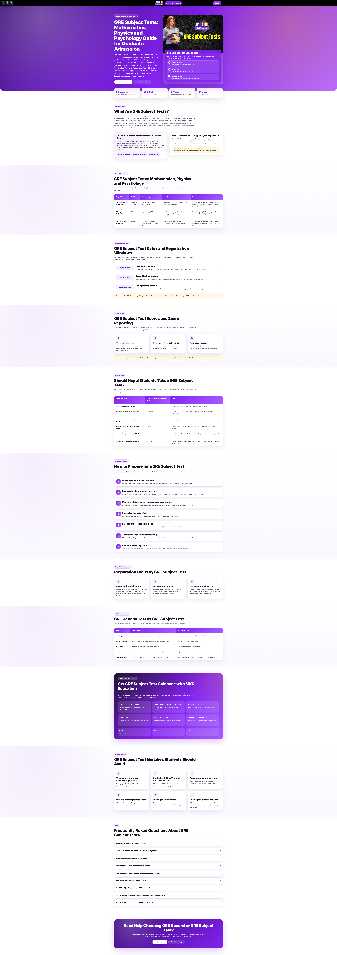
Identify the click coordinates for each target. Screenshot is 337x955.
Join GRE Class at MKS (142, 82)
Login (217, 3)
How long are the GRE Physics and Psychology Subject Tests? (138, 873)
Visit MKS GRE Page (176, 942)
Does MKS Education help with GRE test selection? (134, 903)
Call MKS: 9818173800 (123, 82)
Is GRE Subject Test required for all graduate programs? (136, 851)
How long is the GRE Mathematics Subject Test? (133, 866)
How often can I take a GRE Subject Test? (131, 880)
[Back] (3, 3)
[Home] (7, 3)
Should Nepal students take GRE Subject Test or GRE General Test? (140, 895)
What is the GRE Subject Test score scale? (131, 858)
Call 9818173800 (159, 942)
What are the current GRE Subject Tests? (131, 843)
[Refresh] (11, 3)
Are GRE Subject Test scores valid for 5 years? (133, 888)
